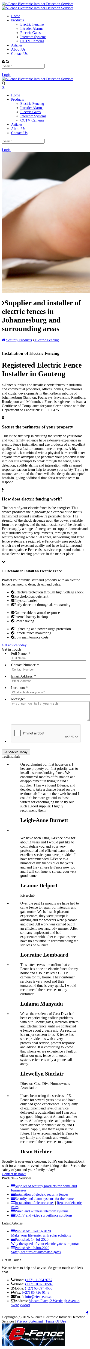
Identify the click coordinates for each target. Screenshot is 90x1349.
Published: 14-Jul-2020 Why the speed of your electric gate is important (46, 1241)
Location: (18, 688)
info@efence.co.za (38, 1297)
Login (6, 75)
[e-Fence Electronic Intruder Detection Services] (37, 4)
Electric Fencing (46, 340)
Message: (18, 699)
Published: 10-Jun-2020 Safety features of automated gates (36, 1250)
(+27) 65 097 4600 (38, 1288)
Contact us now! (14, 1174)
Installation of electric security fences (41, 1194)
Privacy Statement (30, 1321)
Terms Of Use (55, 1321)
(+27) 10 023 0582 (39, 1284)
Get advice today (14, 645)
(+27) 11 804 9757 (38, 1280)
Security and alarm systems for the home (44, 1199)
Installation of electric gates (34, 1203)
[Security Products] (3, 340)
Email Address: (22, 676)
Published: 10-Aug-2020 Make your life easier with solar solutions (41, 1233)
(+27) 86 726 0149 (35, 1292)
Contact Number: (23, 665)
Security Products (19, 340)
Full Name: (19, 653)
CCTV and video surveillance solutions (43, 1215)
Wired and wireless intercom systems (41, 1211)
